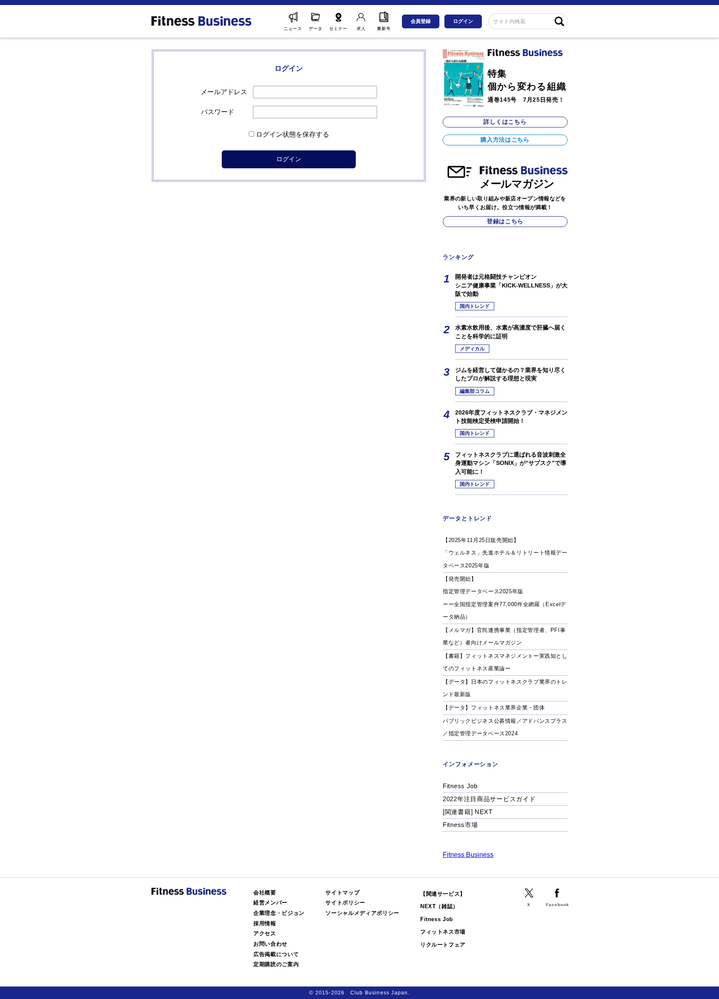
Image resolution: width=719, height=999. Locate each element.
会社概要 (264, 892)
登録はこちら (505, 221)
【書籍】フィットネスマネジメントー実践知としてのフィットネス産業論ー (505, 662)
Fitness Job (460, 785)
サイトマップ (342, 892)
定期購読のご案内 (276, 964)
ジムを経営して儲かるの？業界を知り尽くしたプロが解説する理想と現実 (510, 374)
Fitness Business (468, 854)
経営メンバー (270, 902)
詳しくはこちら (504, 121)
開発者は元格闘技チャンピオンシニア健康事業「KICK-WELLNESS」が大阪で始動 (511, 285)
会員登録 (421, 21)
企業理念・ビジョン (279, 913)
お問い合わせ (270, 944)
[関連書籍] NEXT (468, 811)
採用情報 (264, 923)
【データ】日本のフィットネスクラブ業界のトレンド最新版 (505, 688)
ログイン (463, 21)
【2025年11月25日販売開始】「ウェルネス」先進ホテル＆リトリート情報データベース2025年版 (505, 553)
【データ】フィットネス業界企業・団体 (494, 707)
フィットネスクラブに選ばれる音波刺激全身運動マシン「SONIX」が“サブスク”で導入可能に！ (510, 463)
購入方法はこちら (505, 139)
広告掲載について (276, 954)
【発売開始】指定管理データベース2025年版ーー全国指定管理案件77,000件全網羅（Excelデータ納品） (504, 598)
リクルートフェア (443, 945)
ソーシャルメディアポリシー (362, 913)
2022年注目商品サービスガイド (489, 798)
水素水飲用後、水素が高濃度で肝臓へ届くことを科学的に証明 (510, 331)
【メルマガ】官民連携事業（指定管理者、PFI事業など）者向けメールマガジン (504, 636)
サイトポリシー (345, 902)
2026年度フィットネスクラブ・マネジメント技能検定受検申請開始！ (511, 416)
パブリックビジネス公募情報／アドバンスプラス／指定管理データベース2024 (505, 727)
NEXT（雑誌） (439, 906)
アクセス (264, 933)
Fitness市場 (460, 824)
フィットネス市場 (443, 932)
